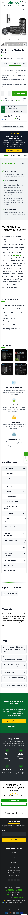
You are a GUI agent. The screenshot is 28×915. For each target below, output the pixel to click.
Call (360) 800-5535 (14, 721)
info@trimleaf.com (15, 895)
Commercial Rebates (14, 865)
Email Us (24, 111)
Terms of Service (20, 908)
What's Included (15, 156)
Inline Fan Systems (13, 9)
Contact (14, 855)
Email (4, 831)
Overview (4, 156)
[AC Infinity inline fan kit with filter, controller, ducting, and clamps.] (14, 25)
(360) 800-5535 (8, 111)
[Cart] (25, 2)
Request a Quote (13, 150)
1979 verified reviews (19, 900)
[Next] (18, 40)
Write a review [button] (14, 800)
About (14, 852)
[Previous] (10, 40)
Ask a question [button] (14, 804)
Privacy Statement (14, 873)
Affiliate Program (14, 875)
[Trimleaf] (14, 2)
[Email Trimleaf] (18, 880)
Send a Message (14, 727)
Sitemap (13, 908)
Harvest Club (19, 100)
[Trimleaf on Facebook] (9, 880)
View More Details (7, 88)
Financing (14, 862)
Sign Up (14, 840)
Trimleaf (9, 908)
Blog (14, 857)
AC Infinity (21, 9)
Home (5, 9)
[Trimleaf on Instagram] (15, 880)
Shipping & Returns (14, 870)
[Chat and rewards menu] (25, 457)
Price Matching (14, 867)
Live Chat (10, 897)
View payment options (15, 65)
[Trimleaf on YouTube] (12, 880)
